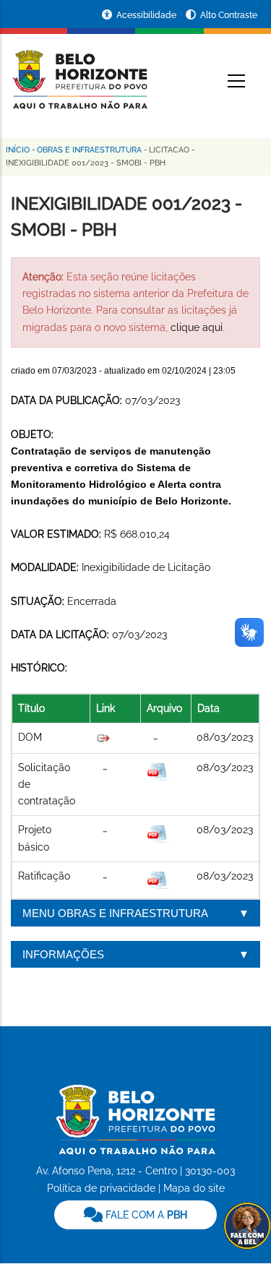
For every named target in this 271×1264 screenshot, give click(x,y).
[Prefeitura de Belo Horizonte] (79, 71)
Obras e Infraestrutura (89, 150)
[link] (135, 1214)
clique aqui (197, 327)
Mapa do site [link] (194, 1188)
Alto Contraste (228, 15)
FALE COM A (145, 1215)
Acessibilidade (147, 15)
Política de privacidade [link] (101, 1188)
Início (18, 150)
